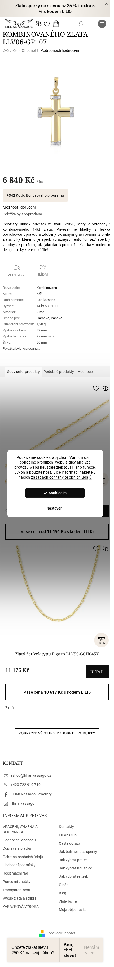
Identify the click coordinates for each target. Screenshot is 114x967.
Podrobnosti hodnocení (60, 50)
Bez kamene (46, 300)
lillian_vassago (22, 803)
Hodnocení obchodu (19, 840)
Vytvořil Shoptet (62, 933)
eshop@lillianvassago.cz (31, 775)
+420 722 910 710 (26, 785)
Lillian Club (68, 835)
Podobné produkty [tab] (58, 371)
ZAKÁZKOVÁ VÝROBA (21, 906)
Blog (62, 893)
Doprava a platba (17, 848)
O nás (63, 885)
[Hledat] (81, 23)
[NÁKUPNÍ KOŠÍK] (57, 24)
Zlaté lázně (68, 901)
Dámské (43, 318)
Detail (97, 671)
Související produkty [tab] (23, 371)
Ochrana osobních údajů (23, 857)
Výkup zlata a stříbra (20, 898)
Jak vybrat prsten (73, 860)
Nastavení (55, 508)
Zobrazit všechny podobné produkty (57, 732)
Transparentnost (16, 890)
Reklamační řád (15, 873)
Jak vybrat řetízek (73, 876)
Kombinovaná (47, 288)
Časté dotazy (70, 843)
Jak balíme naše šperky (78, 851)
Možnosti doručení (19, 207)
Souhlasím (58, 493)
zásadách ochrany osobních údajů (61, 477)
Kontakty (66, 827)
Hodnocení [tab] (86, 371)
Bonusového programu (45, 195)
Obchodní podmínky (19, 865)
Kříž (39, 294)
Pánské (56, 318)
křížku (69, 224)
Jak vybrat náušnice (75, 868)
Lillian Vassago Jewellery (31, 794)
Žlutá (9, 708)
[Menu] (102, 23)
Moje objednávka (73, 910)
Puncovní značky (16, 882)
